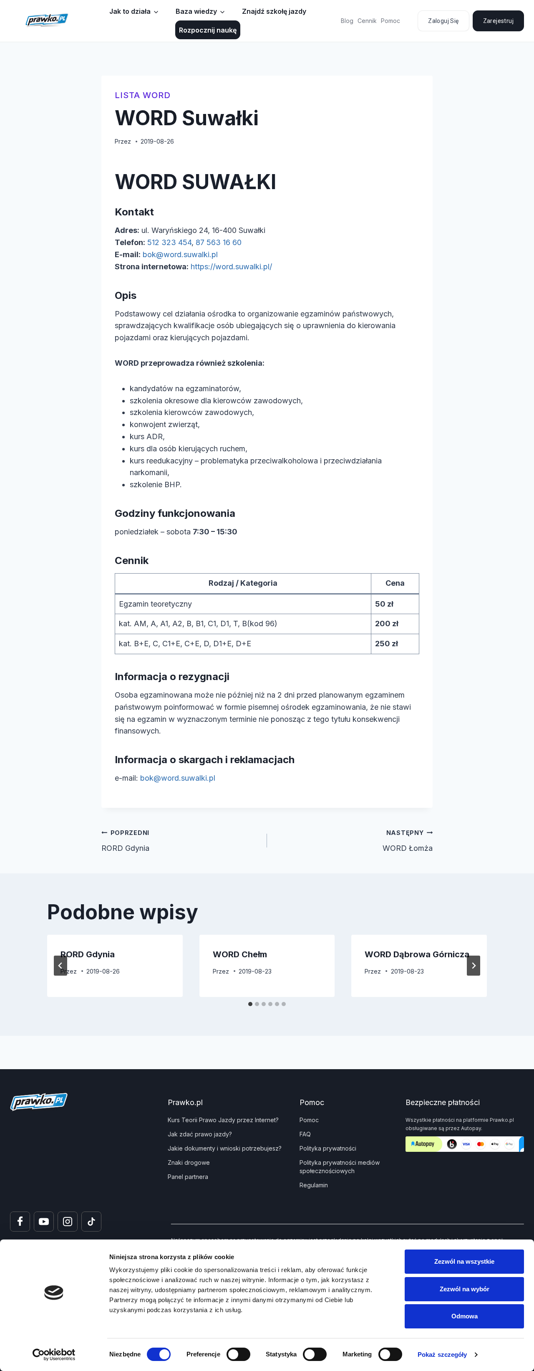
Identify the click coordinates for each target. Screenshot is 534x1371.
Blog (347, 20)
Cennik (367, 20)
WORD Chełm (240, 954)
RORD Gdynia (126, 840)
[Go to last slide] (60, 966)
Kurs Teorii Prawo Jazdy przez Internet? (223, 1119)
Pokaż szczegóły (442, 1354)
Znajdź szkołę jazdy (274, 11)
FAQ (305, 1134)
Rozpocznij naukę (208, 30)
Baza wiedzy (196, 11)
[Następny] (473, 966)
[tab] (250, 1004)
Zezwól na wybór (464, 1289)
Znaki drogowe (189, 1162)
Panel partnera (188, 1176)
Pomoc (390, 20)
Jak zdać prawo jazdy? (200, 1134)
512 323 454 (169, 242)
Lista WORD (143, 95)
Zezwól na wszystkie (464, 1261)
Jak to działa (130, 11)
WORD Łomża (408, 840)
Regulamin (314, 1185)
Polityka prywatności (328, 1148)
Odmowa (464, 1316)
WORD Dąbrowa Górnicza (417, 954)
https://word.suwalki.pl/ (231, 266)
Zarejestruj (498, 21)
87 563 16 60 (219, 242)
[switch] (238, 1354)
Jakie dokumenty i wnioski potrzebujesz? (225, 1148)
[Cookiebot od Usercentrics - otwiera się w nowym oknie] (54, 1354)
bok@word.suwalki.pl (180, 254)
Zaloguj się (443, 21)
